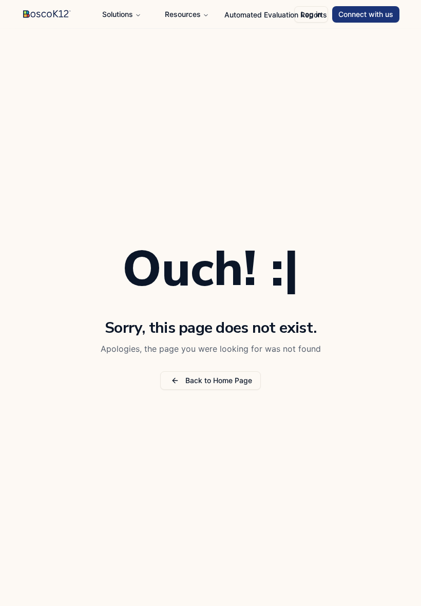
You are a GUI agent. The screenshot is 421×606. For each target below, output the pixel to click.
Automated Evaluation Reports (275, 14)
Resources (183, 14)
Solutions (117, 14)
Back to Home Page (218, 380)
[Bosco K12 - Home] (84, 14)
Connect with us (365, 14)
